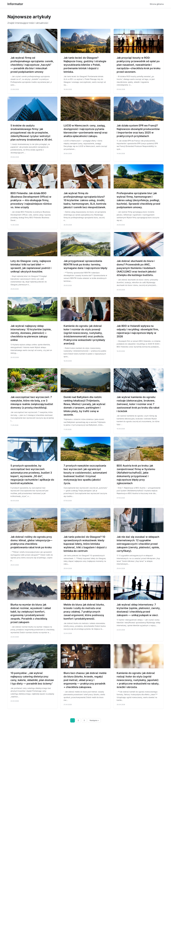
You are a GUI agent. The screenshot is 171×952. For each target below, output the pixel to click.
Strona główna (157, 4)
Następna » (94, 720)
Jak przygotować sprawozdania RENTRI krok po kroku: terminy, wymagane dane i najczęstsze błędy (85, 264)
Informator (15, 4)
